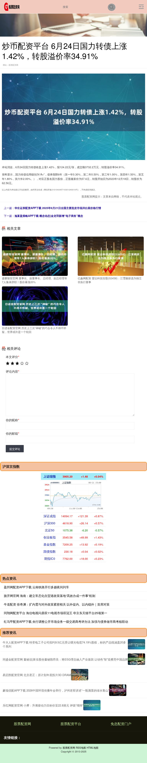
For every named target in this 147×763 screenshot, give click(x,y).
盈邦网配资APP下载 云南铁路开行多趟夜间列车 (36, 587)
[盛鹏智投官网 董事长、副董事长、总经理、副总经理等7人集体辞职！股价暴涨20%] (35, 256)
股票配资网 (22, 723)
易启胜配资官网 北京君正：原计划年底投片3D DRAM (37, 675)
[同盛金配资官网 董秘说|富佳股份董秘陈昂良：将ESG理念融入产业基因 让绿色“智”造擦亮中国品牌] (136, 659)
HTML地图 (92, 747)
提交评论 (14, 449)
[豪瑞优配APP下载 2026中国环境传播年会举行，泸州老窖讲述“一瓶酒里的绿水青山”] (117, 690)
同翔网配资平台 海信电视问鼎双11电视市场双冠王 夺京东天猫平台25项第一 (55, 613)
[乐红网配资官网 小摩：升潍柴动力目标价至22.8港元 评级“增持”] (91, 705)
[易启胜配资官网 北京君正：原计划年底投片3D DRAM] (79, 674)
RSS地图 (81, 747)
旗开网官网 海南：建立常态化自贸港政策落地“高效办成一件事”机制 (49, 595)
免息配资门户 (121, 723)
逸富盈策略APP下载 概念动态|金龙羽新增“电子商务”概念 (49, 216)
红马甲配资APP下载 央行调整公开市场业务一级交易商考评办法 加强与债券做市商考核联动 (66, 621)
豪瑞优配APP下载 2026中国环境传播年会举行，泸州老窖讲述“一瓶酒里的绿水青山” (56, 690)
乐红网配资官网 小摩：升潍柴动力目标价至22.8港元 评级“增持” (43, 705)
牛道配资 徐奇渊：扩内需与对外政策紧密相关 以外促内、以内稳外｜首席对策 (56, 604)
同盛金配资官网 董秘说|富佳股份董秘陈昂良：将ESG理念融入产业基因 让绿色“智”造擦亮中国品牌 (65, 659)
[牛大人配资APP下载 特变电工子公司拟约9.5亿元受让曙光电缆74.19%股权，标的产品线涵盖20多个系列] (136, 644)
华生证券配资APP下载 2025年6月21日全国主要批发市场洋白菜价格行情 (58, 208)
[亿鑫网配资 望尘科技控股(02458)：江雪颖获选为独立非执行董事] (111, 256)
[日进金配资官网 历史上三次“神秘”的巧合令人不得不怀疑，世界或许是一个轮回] (35, 305)
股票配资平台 (70, 723)
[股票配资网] (12, 6)
